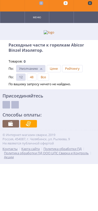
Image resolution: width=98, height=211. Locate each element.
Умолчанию (28, 68)
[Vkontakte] (6, 104)
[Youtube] (15, 104)
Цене (54, 68)
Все (43, 77)
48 (31, 77)
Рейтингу (72, 68)
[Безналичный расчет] (28, 124)
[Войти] (12, 6)
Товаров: (15, 61)
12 (21, 77)
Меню (37, 17)
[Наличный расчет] (11, 124)
